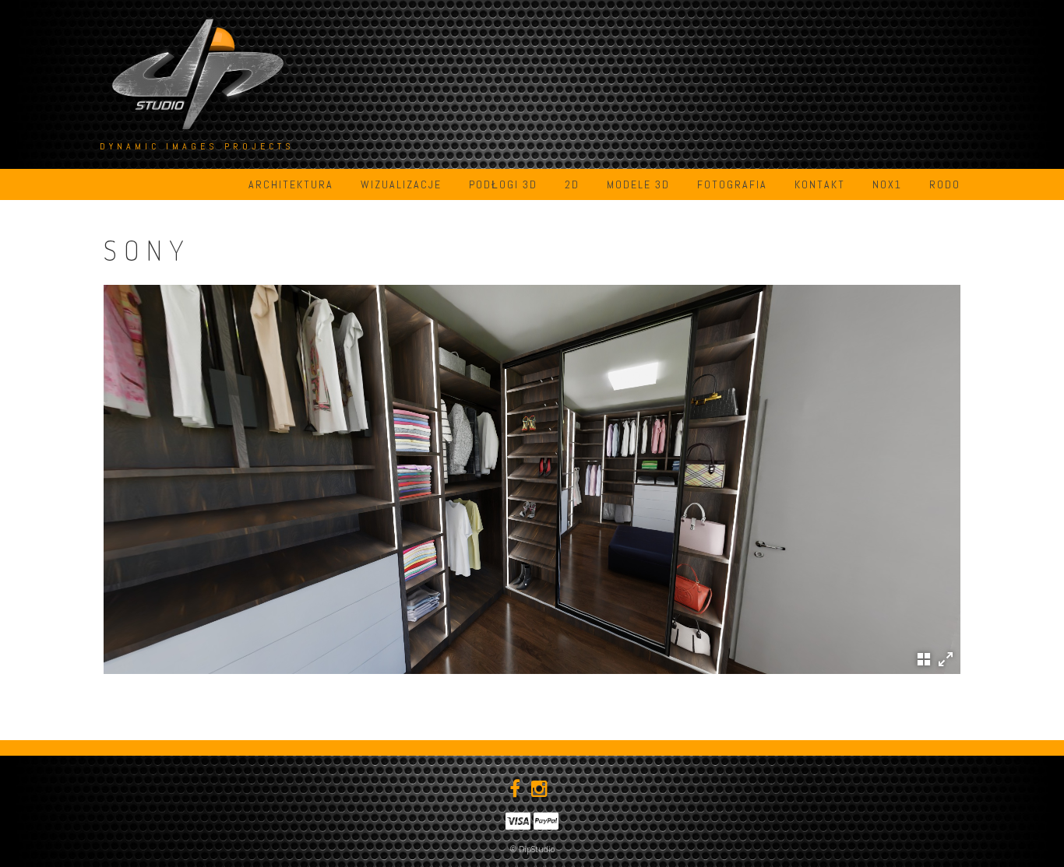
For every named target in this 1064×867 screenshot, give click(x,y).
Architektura (290, 184)
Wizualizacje (401, 184)
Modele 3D (638, 184)
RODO (944, 184)
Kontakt (819, 184)
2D (572, 184)
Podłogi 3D (503, 184)
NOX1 (887, 184)
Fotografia (732, 184)
